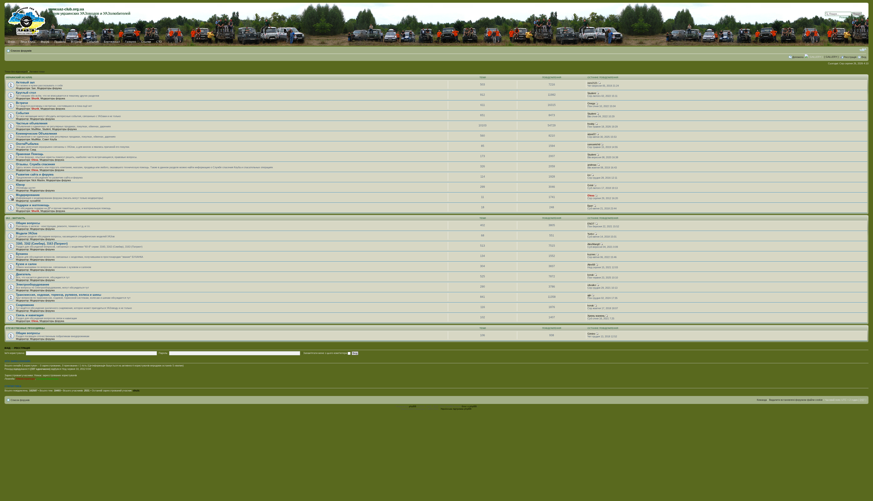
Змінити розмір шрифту (863, 50)
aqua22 (591, 134)
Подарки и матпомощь (32, 205)
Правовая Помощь (29, 154)
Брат (590, 205)
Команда (762, 399)
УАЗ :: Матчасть (15, 218)
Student (591, 93)
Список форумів (21, 50)
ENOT (591, 223)
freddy (591, 124)
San (33, 88)
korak (590, 274)
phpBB (412, 406)
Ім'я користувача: (15, 353)
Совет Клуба (49, 139)
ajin (589, 295)
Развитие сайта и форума (34, 174)
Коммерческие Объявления (36, 133)
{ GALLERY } (831, 56)
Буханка (22, 254)
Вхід (863, 57)
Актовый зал (25, 82)
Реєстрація (850, 57)
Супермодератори (47, 378)
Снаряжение (25, 305)
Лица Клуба (27, 41)
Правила (60, 41)
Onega (591, 103)
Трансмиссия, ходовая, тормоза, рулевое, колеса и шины (58, 294)
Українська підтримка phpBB (456, 409)
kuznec (591, 254)
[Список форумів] (27, 20)
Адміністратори (25, 378)
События (93, 41)
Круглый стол (26, 92)
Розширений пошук (850, 17)
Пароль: (163, 353)
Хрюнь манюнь (596, 315)
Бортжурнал (112, 41)
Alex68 (591, 264)
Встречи (76, 41)
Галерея (130, 41)
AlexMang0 (593, 244)
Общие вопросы (28, 223)
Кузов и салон (26, 264)
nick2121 (592, 83)
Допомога (797, 57)
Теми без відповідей (16, 71)
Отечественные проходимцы (25, 328)
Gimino (591, 333)
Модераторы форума (49, 88)
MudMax (36, 129)
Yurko (590, 234)
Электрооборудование (32, 284)
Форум (45, 41)
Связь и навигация (30, 315)
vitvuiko (591, 285)
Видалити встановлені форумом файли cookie (796, 399)
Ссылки (146, 41)
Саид (33, 149)
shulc (136, 390)
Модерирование (28, 195)
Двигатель (23, 274)
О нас (11, 41)
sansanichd (593, 144)
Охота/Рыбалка (27, 143)
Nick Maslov (38, 180)
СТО (159, 41)
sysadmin (35, 200)
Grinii (590, 185)
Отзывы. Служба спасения (35, 164)
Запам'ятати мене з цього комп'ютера (325, 353)
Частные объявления (32, 123)
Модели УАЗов (26, 233)
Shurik (35, 98)
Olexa (34, 159)
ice (589, 175)
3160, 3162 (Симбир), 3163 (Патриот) (42, 243)
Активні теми (37, 71)
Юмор (20, 184)
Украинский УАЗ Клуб (19, 77)
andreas (592, 164)
